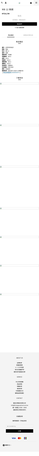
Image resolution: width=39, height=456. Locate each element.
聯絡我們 (19, 24)
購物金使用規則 (19, 393)
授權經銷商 (19, 365)
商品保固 (19, 384)
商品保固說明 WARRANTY (11, 72)
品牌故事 (19, 363)
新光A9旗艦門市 (19, 369)
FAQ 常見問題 (19, 382)
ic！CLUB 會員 (19, 367)
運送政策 (19, 388)
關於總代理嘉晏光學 (19, 372)
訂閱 (19, 431)
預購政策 (19, 386)
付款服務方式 (19, 391)
